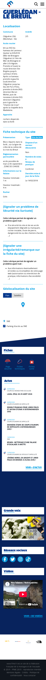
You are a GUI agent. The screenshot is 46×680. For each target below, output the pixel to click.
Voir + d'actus (34, 468)
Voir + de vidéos (33, 616)
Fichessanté (32, 368)
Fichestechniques (20, 368)
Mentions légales (13, 673)
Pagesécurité (8, 368)
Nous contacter (30, 675)
